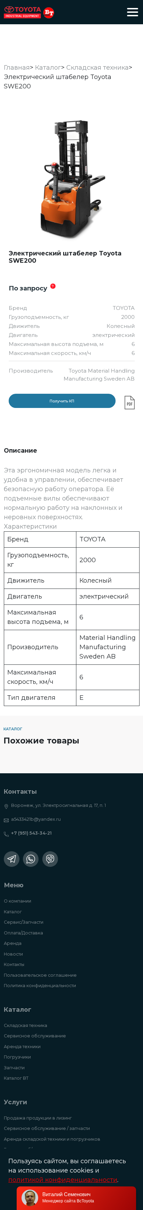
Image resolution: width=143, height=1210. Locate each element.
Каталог (13, 911)
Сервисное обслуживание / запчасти (47, 1128)
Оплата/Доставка (23, 932)
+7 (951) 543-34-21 (31, 833)
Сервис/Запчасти (23, 922)
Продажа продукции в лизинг (38, 1118)
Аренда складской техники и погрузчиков (52, 1139)
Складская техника (25, 1025)
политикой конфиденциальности (62, 1180)
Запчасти (14, 1067)
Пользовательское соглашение (40, 975)
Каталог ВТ (16, 1078)
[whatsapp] (31, 859)
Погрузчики (17, 1057)
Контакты (14, 964)
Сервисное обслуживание (35, 1035)
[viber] (50, 859)
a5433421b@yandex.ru (36, 819)
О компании (17, 901)
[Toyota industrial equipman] (29, 12)
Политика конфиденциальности (40, 985)
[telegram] (11, 859)
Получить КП (62, 401)
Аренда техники (22, 1046)
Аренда (13, 943)
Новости (13, 954)
